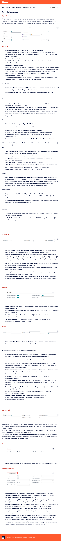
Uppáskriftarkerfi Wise (10, 7)
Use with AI (54, 7)
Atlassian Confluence (30, 537)
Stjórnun (34, 7)
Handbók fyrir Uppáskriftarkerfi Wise (24, 7)
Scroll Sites (22, 537)
